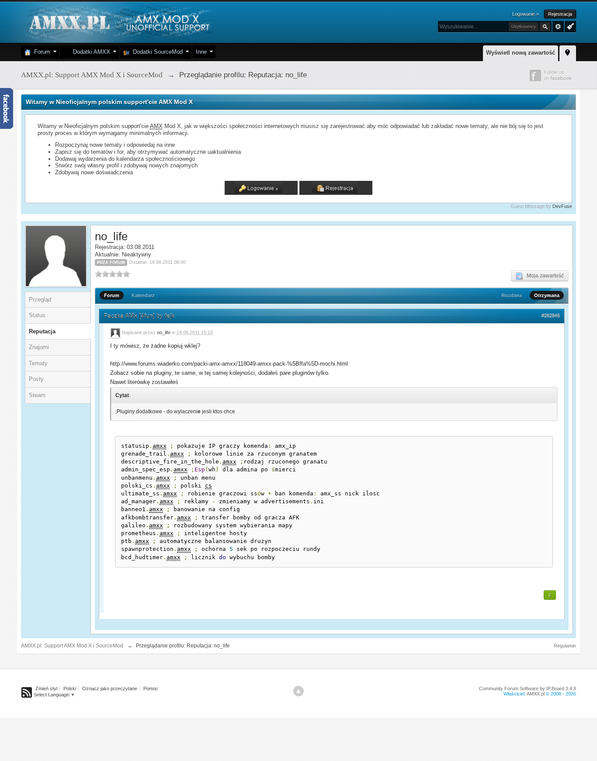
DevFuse (562, 206)
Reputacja (42, 331)
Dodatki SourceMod (156, 51)
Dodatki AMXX (89, 51)
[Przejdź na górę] (298, 691)
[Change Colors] (569, 26)
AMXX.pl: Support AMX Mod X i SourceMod (72, 646)
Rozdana (511, 295)
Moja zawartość (543, 276)
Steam (37, 395)
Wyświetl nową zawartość (520, 52)
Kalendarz (143, 295)
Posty (36, 379)
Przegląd (40, 299)
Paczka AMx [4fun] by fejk (139, 315)
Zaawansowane (558, 26)
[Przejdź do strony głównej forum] (118, 21)
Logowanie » (525, 14)
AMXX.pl (536, 693)
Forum (40, 51)
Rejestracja (560, 14)
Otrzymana (546, 295)
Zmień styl (46, 688)
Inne (201, 51)
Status (37, 315)
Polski (69, 688)
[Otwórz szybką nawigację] (567, 52)
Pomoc (150, 688)
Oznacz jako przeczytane (109, 688)
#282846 (550, 315)
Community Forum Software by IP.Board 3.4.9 (527, 688)
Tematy (38, 363)
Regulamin (565, 645)
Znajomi (39, 347)
